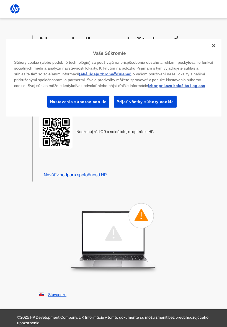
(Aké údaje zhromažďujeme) (105, 73)
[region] (113, 78)
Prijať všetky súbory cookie (145, 101)
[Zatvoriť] (214, 46)
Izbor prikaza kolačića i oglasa (176, 85)
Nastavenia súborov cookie (78, 101)
